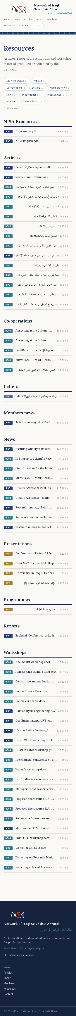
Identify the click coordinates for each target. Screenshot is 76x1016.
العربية (37, 25)
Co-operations (15, 87)
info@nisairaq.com (35, 948)
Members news (59, 87)
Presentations (31, 94)
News (17, 19)
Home (7, 19)
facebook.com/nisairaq (21, 955)
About (39, 19)
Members (52, 19)
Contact (23, 25)
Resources (10, 25)
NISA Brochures (16, 80)
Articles (28, 19)
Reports (12, 101)
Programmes (55, 94)
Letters (37, 87)
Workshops (33, 101)
